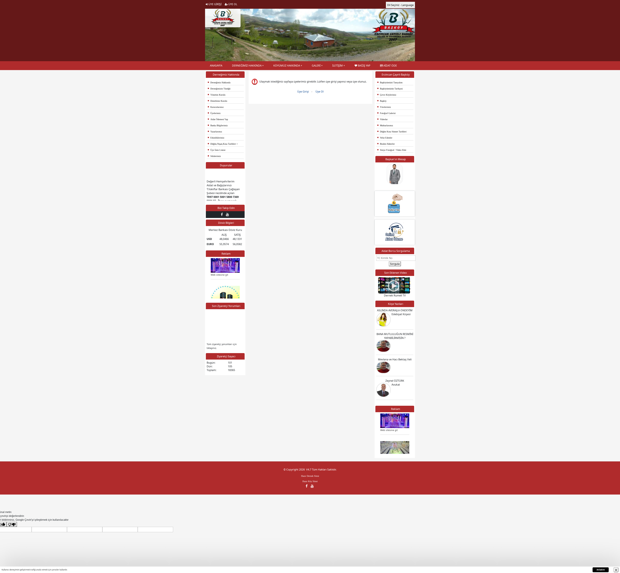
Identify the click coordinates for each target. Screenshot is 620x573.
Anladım (601, 569)
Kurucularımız (216, 107)
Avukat (396, 384)
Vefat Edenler (384, 138)
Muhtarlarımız (385, 125)
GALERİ (316, 65)
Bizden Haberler (386, 144)
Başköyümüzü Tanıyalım (390, 82)
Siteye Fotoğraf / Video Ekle (391, 150)
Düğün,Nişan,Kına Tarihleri (222, 144)
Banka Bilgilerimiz (218, 125)
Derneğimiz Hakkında (219, 82)
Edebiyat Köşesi (401, 314)
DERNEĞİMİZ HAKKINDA (247, 65)
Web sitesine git (219, 264)
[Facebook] (222, 214)
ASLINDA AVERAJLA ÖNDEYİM (395, 310)
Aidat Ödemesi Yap (218, 119)
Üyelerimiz (214, 113)
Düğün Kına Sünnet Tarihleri (392, 131)
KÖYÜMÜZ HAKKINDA (286, 65)
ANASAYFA (216, 65)
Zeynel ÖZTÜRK (394, 380)
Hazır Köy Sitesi (310, 481)
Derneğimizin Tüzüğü (219, 89)
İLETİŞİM (337, 65)
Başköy (382, 101)
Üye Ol (319, 91)
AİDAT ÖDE (390, 65)
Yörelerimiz (384, 107)
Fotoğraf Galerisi (386, 113)
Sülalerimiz (214, 156)
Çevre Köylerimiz (386, 95)
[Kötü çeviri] (12, 524)
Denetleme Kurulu (217, 101)
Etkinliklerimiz (216, 138)
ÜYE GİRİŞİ (215, 4)
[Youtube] (227, 214)
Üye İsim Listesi (216, 150)
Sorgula (395, 264)
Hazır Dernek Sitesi (310, 476)
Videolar (382, 119)
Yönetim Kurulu (216, 95)
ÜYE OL (232, 4)
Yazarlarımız (215, 131)
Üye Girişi (303, 91)
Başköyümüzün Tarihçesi (390, 89)
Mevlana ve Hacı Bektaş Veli (395, 359)
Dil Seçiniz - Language (400, 5)
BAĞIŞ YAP (363, 65)
